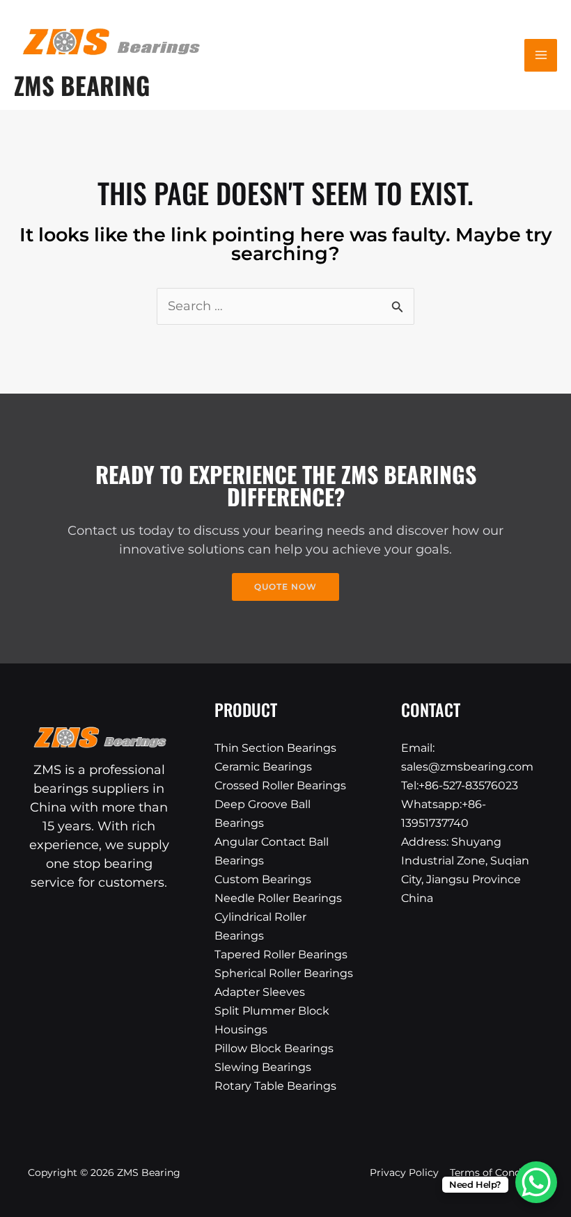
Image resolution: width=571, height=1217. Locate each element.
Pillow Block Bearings (274, 1048)
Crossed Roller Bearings (280, 785)
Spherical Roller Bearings (283, 973)
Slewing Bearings (262, 1067)
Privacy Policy (404, 1172)
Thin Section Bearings (275, 748)
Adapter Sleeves (259, 992)
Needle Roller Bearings (278, 898)
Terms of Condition (496, 1172)
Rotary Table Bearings (275, 1086)
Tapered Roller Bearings (280, 954)
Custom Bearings (262, 879)
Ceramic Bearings (263, 766)
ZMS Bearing (82, 85)
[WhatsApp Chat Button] (536, 1182)
